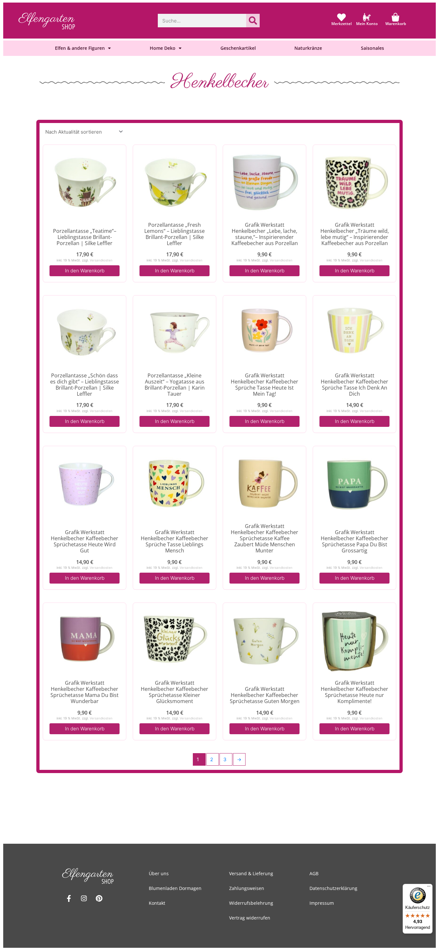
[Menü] (429, 888)
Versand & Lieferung (251, 873)
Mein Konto (367, 23)
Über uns (159, 873)
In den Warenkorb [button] (84, 271)
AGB (313, 873)
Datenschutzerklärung (333, 888)
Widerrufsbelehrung (251, 903)
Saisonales (372, 48)
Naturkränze (308, 48)
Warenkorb (395, 23)
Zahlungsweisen (246, 888)
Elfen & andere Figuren (80, 48)
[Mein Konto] (367, 17)
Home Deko (162, 48)
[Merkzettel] (341, 17)
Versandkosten (101, 260)
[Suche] (253, 20)
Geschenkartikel (238, 48)
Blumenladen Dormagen (175, 888)
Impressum (321, 903)
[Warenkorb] (395, 17)
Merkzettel (341, 23)
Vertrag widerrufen (249, 918)
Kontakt (157, 903)
